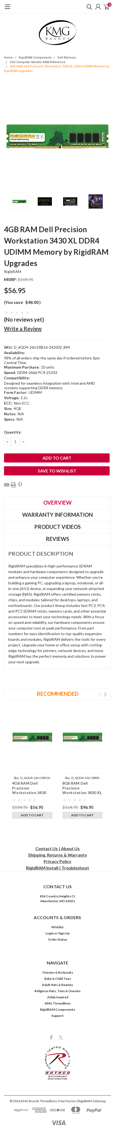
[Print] (13, 484)
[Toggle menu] (7, 9)
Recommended (57, 693)
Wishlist (57, 927)
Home (8, 57)
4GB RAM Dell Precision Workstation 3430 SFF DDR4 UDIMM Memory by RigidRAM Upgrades (31, 795)
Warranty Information (57, 514)
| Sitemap (99, 1101)
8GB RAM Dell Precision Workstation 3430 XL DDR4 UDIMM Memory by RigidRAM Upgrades (82, 795)
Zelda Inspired (57, 997)
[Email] (6, 484)
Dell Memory (66, 57)
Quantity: (12, 432)
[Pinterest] (20, 484)
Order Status (57, 939)
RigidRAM (12, 271)
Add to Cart (32, 815)
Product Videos (57, 526)
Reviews (57, 539)
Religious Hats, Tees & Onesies (57, 991)
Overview (57, 502)
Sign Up (64, 933)
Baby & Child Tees (57, 979)
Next (106, 136)
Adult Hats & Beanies (57, 985)
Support (57, 1016)
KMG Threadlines (58, 1003)
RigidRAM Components (35, 57)
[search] (88, 6)
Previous (9, 136)
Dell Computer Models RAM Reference (37, 62)
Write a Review (23, 328)
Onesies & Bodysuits (57, 972)
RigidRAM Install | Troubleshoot (57, 867)
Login (49, 933)
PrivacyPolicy (57, 861)
